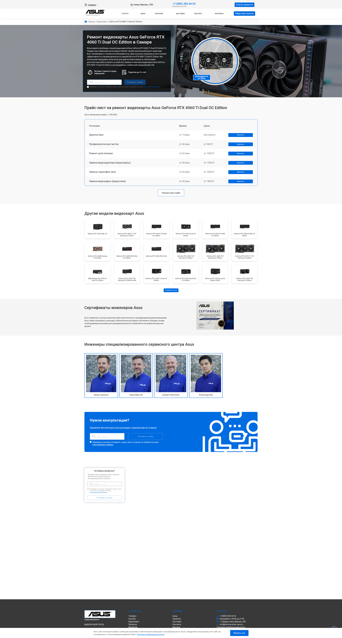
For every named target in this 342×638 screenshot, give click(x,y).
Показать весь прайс (171, 193)
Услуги (125, 14)
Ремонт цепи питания (101, 153)
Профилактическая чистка (103, 144)
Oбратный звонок (244, 13)
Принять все (239, 633)
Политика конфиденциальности (150, 634)
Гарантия (159, 14)
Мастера (198, 14)
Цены (143, 14)
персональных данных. (152, 87)
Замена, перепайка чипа (102, 171)
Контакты (219, 14)
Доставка (180, 14)
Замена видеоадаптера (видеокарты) (110, 162)
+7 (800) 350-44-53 (184, 3)
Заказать (241, 135)
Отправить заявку (135, 82)
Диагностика (96, 134)
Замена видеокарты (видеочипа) (107, 181)
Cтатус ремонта (244, 5)
